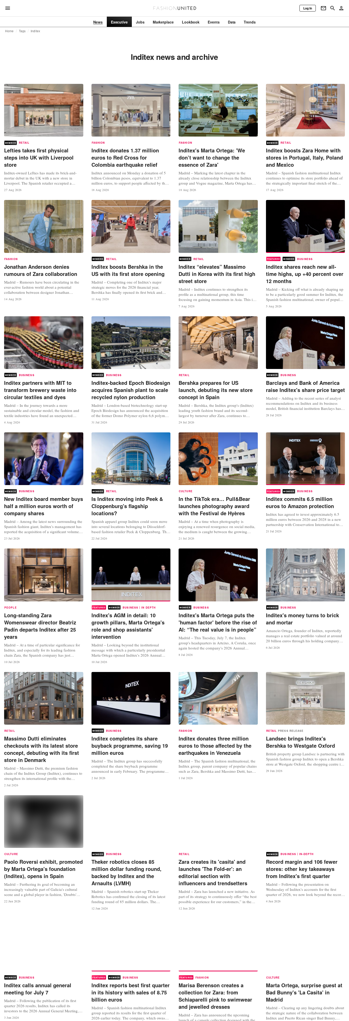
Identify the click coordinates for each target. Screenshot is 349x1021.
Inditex (35, 31)
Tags (22, 31)
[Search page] (332, 8)
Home (9, 31)
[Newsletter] (323, 8)
